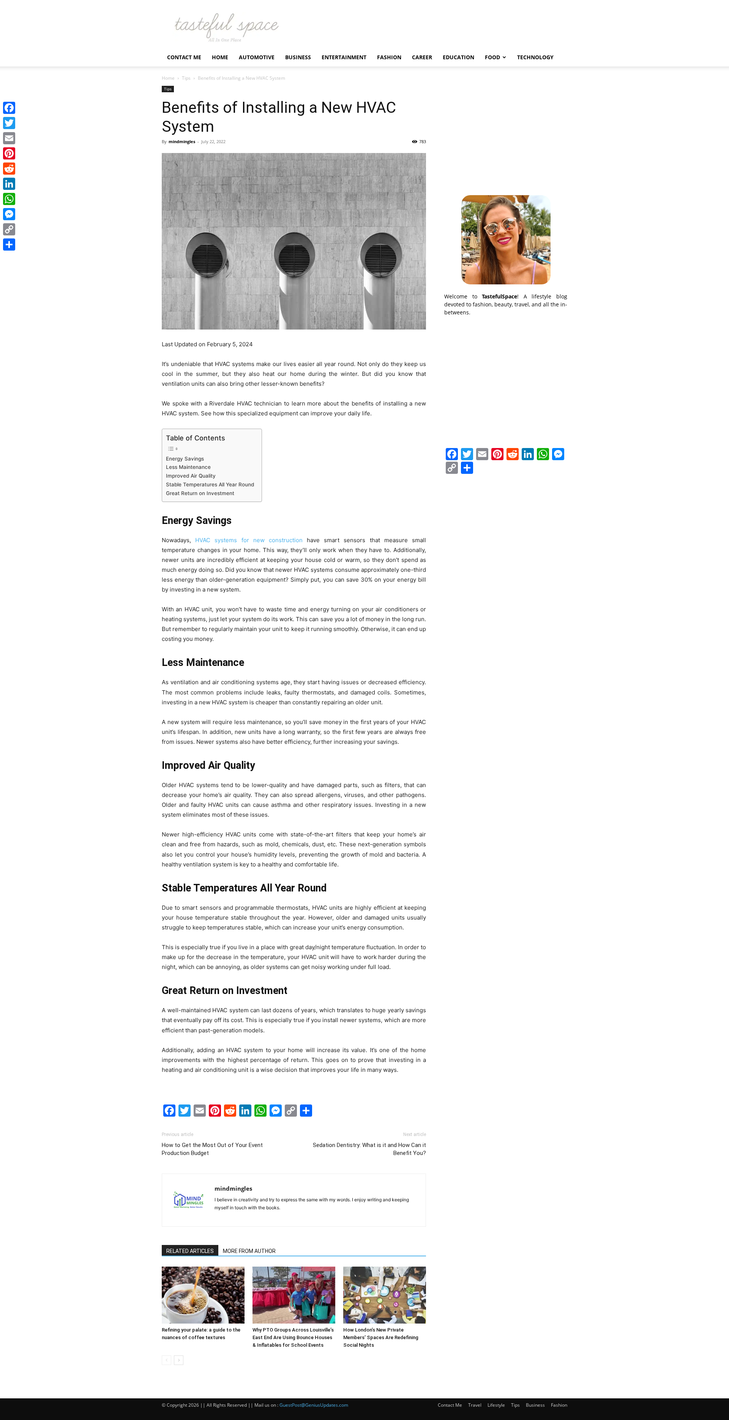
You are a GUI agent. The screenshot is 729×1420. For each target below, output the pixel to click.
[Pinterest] (9, 153)
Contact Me (184, 57)
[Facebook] (9, 107)
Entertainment (344, 57)
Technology (535, 57)
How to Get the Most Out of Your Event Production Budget (212, 1149)
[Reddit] (9, 168)
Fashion (389, 57)
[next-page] (178, 1360)
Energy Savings (185, 459)
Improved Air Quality (191, 476)
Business (298, 57)
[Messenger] (9, 214)
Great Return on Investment (200, 493)
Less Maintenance (188, 467)
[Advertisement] (505, 133)
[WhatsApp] (9, 199)
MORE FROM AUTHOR (249, 1251)
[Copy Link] (9, 229)
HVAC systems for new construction (249, 540)
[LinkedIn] (9, 183)
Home (220, 57)
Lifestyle (496, 1405)
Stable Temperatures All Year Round (210, 484)
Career (422, 57)
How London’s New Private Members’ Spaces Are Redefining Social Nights (380, 1337)
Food (492, 57)
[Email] (9, 138)
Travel (474, 1405)
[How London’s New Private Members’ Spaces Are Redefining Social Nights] (384, 1295)
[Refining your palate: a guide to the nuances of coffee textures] (203, 1295)
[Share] (9, 244)
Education (458, 57)
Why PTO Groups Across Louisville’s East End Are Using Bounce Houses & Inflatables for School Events (293, 1337)
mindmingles (182, 141)
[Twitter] (9, 123)
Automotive (257, 57)
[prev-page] (166, 1360)
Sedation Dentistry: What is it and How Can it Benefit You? (369, 1149)
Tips (186, 78)
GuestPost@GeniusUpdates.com (313, 1405)
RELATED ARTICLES (190, 1251)
